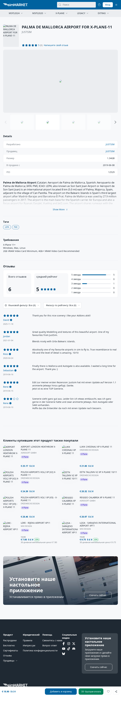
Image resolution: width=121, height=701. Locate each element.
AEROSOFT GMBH (29, 453)
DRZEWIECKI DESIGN (89, 450)
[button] (56, 45)
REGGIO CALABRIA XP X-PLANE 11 (97, 497)
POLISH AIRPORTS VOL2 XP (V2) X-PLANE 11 (38, 473)
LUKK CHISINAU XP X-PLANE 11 (96, 446)
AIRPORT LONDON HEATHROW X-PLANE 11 (38, 448)
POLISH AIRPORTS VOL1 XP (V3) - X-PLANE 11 (39, 499)
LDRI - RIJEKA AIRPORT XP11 (35, 522)
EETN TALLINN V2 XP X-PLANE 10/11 (98, 472)
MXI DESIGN (26, 526)
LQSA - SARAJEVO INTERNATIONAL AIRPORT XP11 (98, 524)
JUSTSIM (27, 32)
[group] (60, 81)
